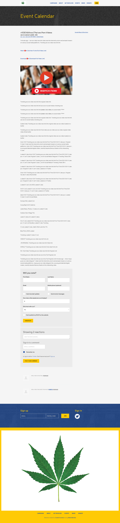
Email (24, 285)
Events (77, 3)
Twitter (35, 356)
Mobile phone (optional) (54, 285)
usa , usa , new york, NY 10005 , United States (31, 36)
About (61, 3)
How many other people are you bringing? (35, 298)
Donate (89, 3)
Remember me (30, 352)
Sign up (52, 356)
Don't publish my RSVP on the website (37, 315)
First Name (26, 277)
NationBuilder (72, 517)
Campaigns (53, 3)
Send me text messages (57, 294)
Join (96, 3)
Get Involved (69, 3)
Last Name (51, 277)
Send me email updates (32, 294)
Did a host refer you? (29, 306)
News (83, 3)
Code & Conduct (59, 517)
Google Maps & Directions (81, 32)
